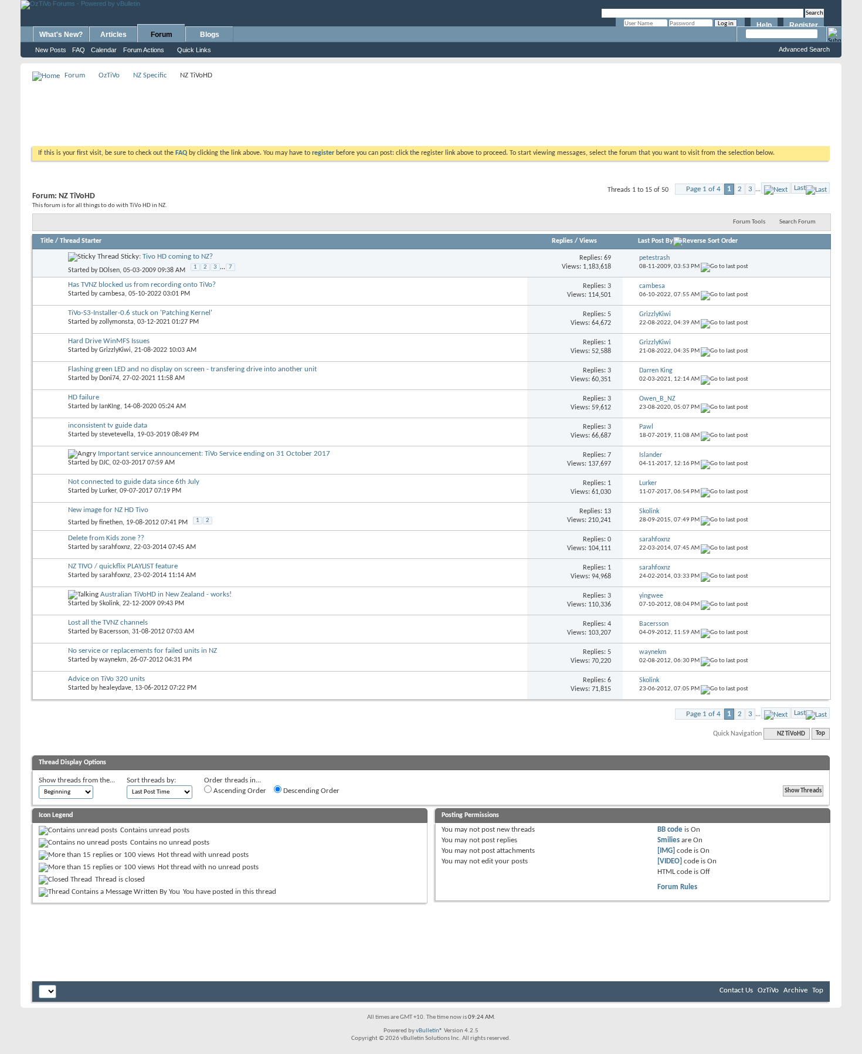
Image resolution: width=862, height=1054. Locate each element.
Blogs (209, 34)
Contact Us (736, 990)
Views (588, 241)
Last (800, 188)
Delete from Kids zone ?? (106, 538)
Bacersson (113, 631)
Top (820, 734)
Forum (161, 34)
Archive (795, 990)
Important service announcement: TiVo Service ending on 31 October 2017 (214, 453)
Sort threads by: (151, 780)
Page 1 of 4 (703, 189)
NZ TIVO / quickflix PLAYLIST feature (123, 566)
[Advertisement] (431, 109)
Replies (562, 241)
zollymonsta (116, 322)
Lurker (107, 490)
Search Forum (797, 222)
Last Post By (655, 241)
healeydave (115, 688)
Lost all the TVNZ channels (108, 622)
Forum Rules (677, 887)
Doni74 (109, 378)
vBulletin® (429, 1031)
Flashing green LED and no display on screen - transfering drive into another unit (192, 369)
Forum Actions (143, 49)
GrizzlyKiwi (115, 350)
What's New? (61, 34)
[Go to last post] (724, 266)
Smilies (668, 840)
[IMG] (666, 851)
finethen (111, 522)
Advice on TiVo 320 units (106, 679)
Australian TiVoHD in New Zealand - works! (166, 594)
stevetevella (116, 434)
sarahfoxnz (114, 547)
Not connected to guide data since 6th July (133, 482)
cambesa (112, 293)
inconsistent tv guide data (107, 425)
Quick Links (194, 49)
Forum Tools (749, 222)
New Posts (50, 49)
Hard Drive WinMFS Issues (109, 341)
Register (803, 25)
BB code (670, 829)
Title (46, 241)
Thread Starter (80, 241)
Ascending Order (239, 791)
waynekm (113, 659)
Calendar (104, 49)
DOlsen (109, 269)
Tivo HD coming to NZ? (177, 256)
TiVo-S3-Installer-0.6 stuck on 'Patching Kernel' (140, 313)
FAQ (78, 49)
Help (764, 25)
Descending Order (310, 791)
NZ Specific (150, 75)
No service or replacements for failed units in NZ (142, 651)
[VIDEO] (669, 861)
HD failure (83, 397)
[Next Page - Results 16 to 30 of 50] (775, 188)
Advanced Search (804, 49)
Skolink (109, 603)
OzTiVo (109, 75)
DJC (104, 462)
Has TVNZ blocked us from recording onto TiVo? (142, 285)
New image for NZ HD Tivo (108, 510)
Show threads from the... (77, 780)
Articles (113, 34)
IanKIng (109, 406)
